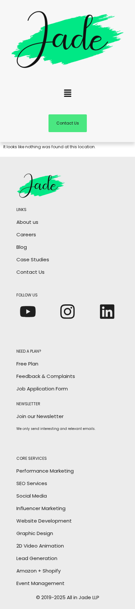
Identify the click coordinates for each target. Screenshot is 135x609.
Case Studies (32, 259)
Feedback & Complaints (45, 376)
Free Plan (27, 363)
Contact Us (30, 272)
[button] (67, 94)
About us (27, 222)
